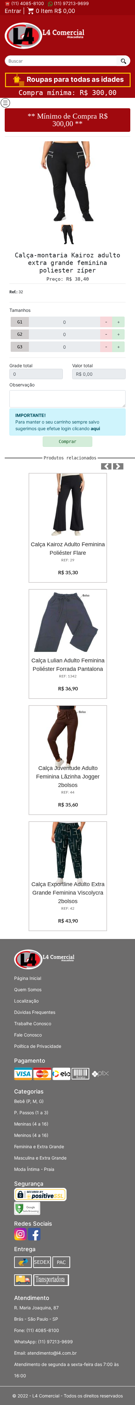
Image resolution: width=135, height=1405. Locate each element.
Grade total (20, 365)
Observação (22, 384)
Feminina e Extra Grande (39, 1146)
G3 (19, 346)
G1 (19, 321)
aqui (95, 428)
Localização (26, 1000)
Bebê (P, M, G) (29, 1101)
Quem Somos (27, 989)
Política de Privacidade (37, 1046)
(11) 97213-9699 (71, 3)
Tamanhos (19, 310)
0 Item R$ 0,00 (54, 11)
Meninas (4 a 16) (31, 1124)
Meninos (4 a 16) (31, 1135)
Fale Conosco (28, 1034)
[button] (106, 466)
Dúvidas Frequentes (34, 1012)
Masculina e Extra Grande (40, 1158)
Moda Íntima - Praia (34, 1169)
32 (16, 292)
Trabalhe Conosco (32, 1023)
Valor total (82, 365)
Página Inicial (27, 978)
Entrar (13, 11)
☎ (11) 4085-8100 (24, 3)
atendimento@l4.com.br (52, 1353)
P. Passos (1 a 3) (31, 1112)
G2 (19, 334)
